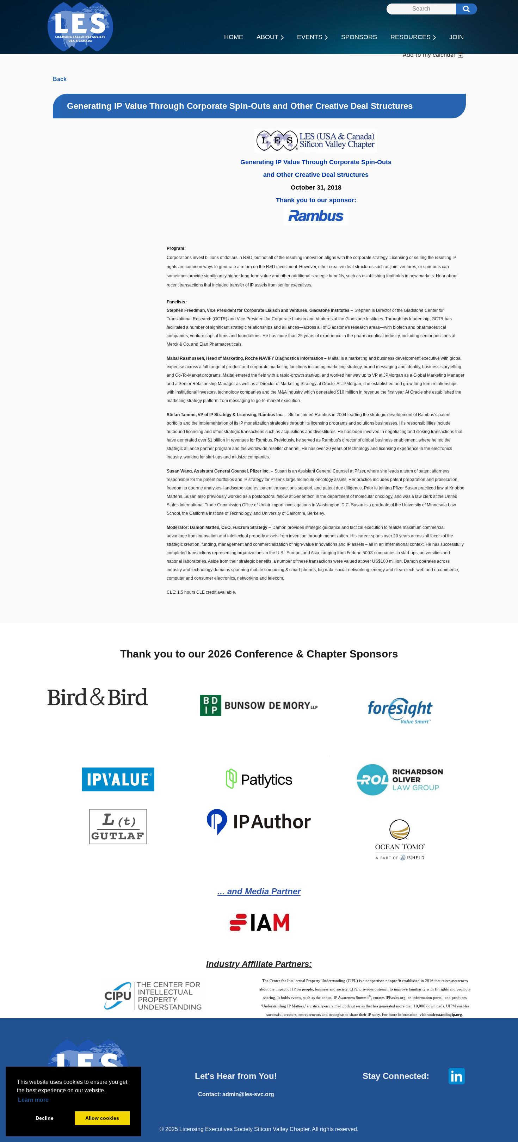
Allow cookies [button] (102, 1118)
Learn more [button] (33, 1100)
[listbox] (434, 54)
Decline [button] (45, 1118)
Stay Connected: (396, 1076)
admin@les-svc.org (248, 1094)
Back (60, 79)
